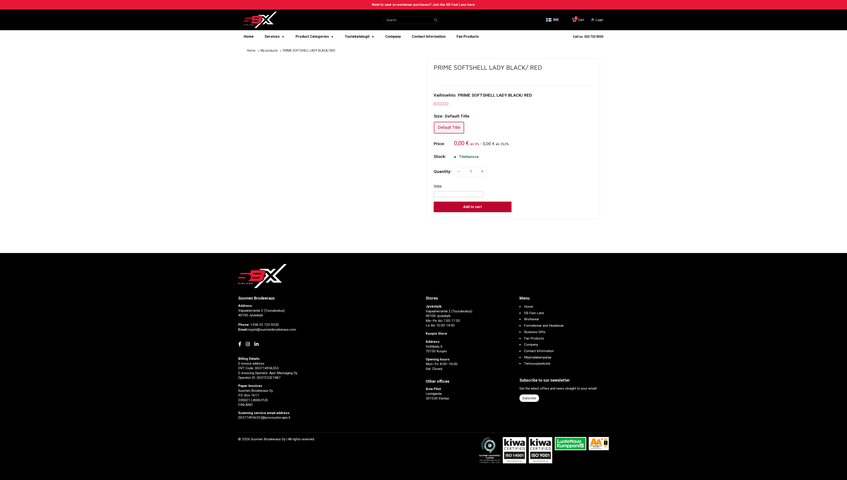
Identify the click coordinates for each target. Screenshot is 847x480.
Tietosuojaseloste (537, 364)
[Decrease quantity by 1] (459, 171)
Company (393, 36)
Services (275, 36)
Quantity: (443, 171)
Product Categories (315, 36)
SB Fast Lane (534, 313)
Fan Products (468, 36)
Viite (438, 186)
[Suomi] (548, 20)
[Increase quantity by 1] (482, 171)
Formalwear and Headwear (544, 326)
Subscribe (529, 398)
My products (269, 50)
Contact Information (429, 36)
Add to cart (472, 207)
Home (249, 36)
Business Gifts (534, 332)
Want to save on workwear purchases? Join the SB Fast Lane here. (424, 5)
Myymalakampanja (537, 357)
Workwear (531, 319)
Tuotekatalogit (359, 36)
